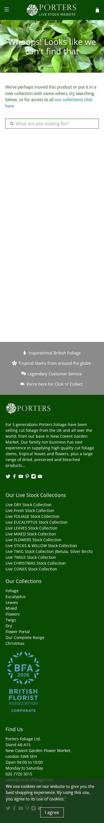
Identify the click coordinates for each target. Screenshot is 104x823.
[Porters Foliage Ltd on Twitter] (8, 477)
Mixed (11, 608)
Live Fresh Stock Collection (30, 510)
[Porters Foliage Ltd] (52, 10)
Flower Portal (18, 631)
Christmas (15, 643)
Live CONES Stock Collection (31, 569)
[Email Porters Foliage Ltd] (39, 477)
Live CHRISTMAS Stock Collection (36, 563)
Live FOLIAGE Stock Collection (33, 516)
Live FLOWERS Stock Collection (34, 539)
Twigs (11, 620)
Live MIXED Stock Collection (31, 534)
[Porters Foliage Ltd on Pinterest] (27, 477)
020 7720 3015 (19, 774)
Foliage (12, 590)
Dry (9, 625)
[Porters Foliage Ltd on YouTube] (20, 477)
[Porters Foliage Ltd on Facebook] (14, 477)
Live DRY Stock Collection (29, 504)
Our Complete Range (25, 637)
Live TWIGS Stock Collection (31, 557)
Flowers (13, 614)
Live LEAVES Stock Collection (31, 528)
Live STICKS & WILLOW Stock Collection (41, 545)
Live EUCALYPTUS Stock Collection (37, 522)
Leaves (12, 602)
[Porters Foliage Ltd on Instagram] (33, 477)
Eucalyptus (16, 596)
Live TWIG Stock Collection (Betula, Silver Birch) (49, 551)
